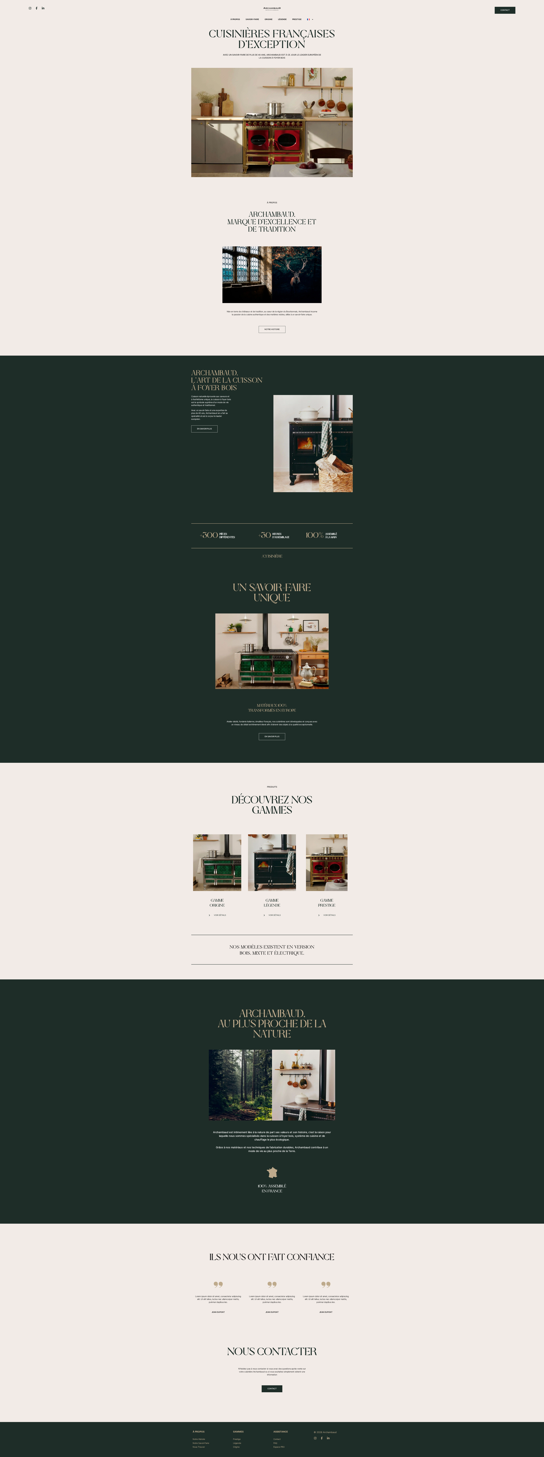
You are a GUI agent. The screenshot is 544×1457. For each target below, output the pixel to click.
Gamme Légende (272, 903)
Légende (282, 19)
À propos (235, 19)
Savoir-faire (252, 19)
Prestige (296, 19)
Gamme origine (217, 903)
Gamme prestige (326, 903)
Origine (268, 19)
